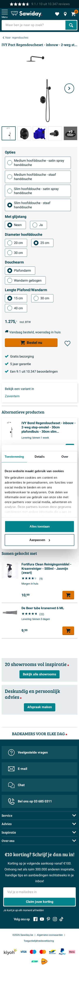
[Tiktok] (61, 919)
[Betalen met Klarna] (72, 952)
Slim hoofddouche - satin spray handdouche (36, 191)
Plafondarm (22, 270)
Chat (21, 785)
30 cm (18, 252)
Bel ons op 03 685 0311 (35, 801)
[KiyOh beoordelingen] (10, 952)
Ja (41, 225)
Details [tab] (40, 456)
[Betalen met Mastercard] (43, 952)
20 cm (18, 242)
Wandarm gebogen (28, 280)
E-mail (22, 768)
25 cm (44, 242)
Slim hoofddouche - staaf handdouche (32, 205)
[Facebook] (35, 919)
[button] (67, 343)
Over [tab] (64, 456)
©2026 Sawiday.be (22, 935)
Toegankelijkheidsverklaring (39, 941)
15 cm (18, 298)
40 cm (18, 308)
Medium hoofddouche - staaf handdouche (35, 176)
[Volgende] (69, 88)
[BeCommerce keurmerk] (34, 961)
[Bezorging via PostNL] (44, 961)
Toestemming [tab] (14, 456)
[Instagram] (54, 919)
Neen (18, 225)
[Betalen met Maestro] (33, 952)
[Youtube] (42, 919)
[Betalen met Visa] (23, 952)
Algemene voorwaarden (50, 935)
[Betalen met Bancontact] (52, 952)
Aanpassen (37, 540)
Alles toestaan (40, 526)
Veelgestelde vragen (33, 752)
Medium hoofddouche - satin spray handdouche (39, 162)
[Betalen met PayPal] (62, 951)
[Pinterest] (48, 919)
